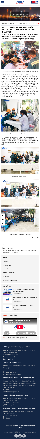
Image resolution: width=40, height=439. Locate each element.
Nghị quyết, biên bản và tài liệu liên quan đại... (24, 306)
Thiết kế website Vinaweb (20, 432)
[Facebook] (2, 216)
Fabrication (6, 261)
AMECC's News (7, 265)
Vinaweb (6, 432)
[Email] (2, 219)
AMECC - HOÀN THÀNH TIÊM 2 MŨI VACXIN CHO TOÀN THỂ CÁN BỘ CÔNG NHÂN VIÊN (19, 252)
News (5, 257)
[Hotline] (2, 223)
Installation (6, 269)
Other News (6, 276)
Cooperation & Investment (10, 280)
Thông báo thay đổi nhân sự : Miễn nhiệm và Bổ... (25, 298)
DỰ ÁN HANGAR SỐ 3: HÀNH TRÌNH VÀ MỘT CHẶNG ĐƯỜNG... (24, 290)
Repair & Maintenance (9, 272)
